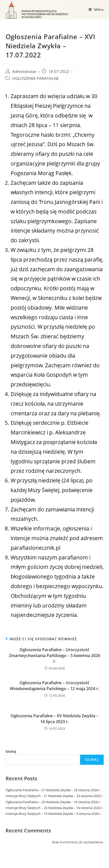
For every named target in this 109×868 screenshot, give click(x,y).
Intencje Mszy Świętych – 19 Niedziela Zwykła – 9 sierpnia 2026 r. (53, 813)
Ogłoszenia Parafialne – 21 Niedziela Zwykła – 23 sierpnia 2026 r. (53, 790)
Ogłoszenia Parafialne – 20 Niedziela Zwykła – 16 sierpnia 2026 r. (53, 802)
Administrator (24, 71)
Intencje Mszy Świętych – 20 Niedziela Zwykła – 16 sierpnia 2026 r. (54, 807)
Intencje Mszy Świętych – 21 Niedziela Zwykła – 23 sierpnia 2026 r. (54, 796)
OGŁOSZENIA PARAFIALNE (35, 78)
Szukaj (11, 751)
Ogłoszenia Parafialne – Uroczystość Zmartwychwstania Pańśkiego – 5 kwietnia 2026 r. (54, 655)
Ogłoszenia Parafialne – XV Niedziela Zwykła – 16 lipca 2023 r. (54, 718)
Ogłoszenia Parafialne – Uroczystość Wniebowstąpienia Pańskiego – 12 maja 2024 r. (54, 685)
